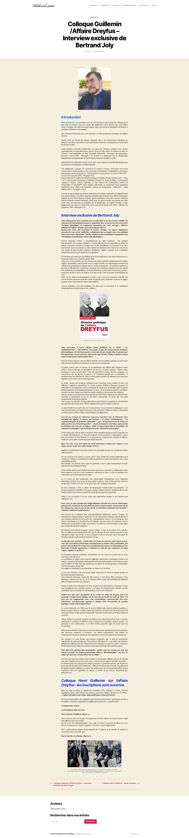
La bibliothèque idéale (128, 5)
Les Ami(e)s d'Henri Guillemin (64, 834)
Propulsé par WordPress (83, 834)
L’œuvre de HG (104, 5)
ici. (89, 714)
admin (90, 51)
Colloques (115, 5)
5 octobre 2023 (100, 51)
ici (90, 736)
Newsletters (93, 5)
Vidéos (154, 5)
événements (94, 17)
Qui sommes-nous (143, 5)
